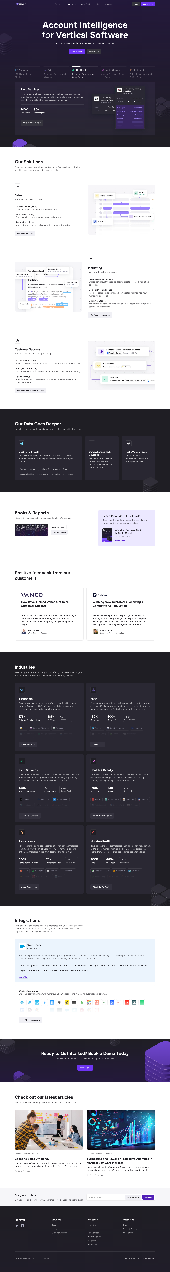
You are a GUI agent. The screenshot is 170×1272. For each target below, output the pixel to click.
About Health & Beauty (102, 816)
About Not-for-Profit (101, 887)
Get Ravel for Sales (25, 233)
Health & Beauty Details (32, 123)
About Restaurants (29, 887)
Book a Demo (148, 4)
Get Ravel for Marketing (100, 315)
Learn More (94, 51)
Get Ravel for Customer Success (30, 390)
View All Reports (59, 532)
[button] (60, 4)
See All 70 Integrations (30, 1020)
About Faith (97, 744)
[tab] (27, 72)
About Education (28, 744)
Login (136, 4)
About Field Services (29, 816)
